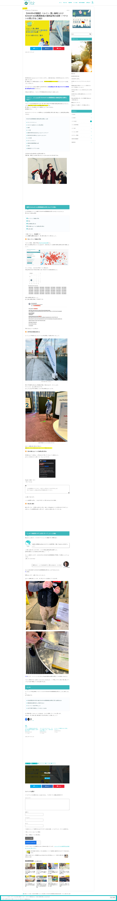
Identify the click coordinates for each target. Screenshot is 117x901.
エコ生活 (73, 117)
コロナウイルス (41, 763)
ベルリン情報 (34, 763)
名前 (26, 812)
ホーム (60, 2)
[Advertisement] (47, 65)
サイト (26, 823)
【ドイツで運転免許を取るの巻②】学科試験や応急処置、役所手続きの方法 (31, 729)
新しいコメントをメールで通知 (33, 832)
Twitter (47, 778)
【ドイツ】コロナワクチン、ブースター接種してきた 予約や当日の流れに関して (46, 729)
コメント (27, 797)
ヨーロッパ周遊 (75, 135)
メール (27, 817)
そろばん (73, 114)
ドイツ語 (73, 128)
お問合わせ (88, 2)
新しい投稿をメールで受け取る (33, 834)
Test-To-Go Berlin (43, 242)
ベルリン (53, 763)
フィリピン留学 (75, 131)
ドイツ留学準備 (75, 124)
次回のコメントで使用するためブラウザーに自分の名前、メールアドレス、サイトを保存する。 (47, 829)
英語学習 (70, 2)
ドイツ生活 (75, 2)
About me (65, 2)
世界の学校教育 (82, 2)
